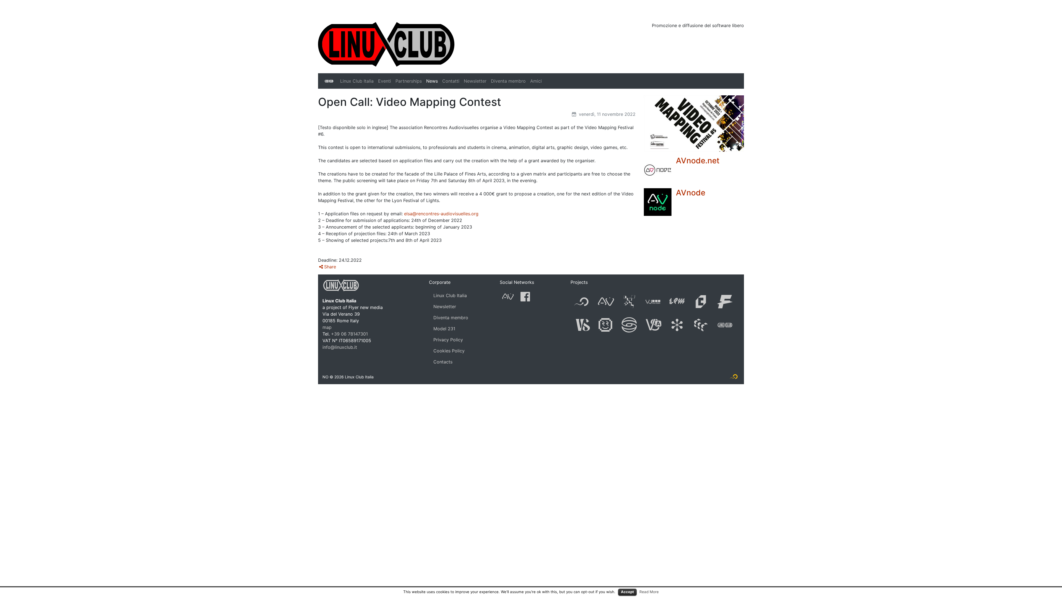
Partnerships (408, 81)
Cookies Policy (449, 351)
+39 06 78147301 (349, 334)
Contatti (450, 81)
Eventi (384, 81)
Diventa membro (508, 81)
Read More (649, 592)
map (327, 327)
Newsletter (475, 81)
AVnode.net (697, 160)
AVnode (690, 192)
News (432, 81)
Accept (627, 592)
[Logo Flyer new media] (734, 378)
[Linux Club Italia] (386, 44)
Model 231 (444, 328)
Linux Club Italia (357, 81)
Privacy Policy (448, 339)
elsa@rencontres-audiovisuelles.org (441, 213)
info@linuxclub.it (339, 347)
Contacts (442, 362)
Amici (536, 81)
